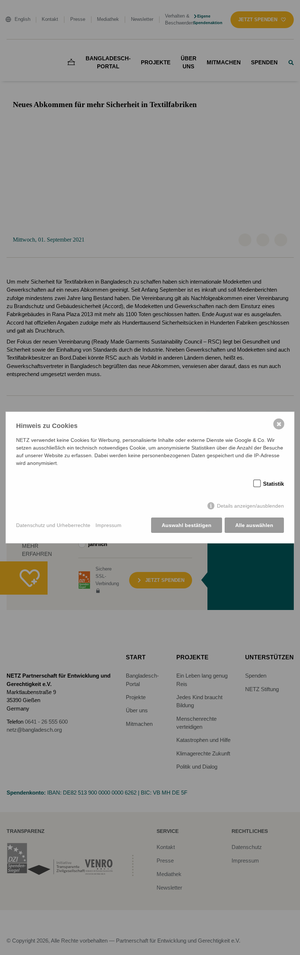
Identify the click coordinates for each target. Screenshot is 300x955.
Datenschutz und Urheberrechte (53, 525)
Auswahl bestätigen (186, 525)
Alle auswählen (254, 525)
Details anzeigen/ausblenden (250, 506)
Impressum (108, 525)
